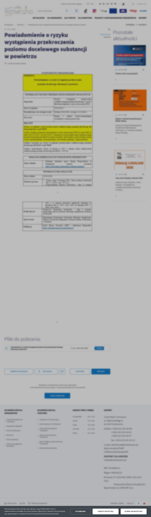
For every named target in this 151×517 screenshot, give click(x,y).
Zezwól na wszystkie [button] (133, 511)
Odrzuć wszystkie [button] (106, 511)
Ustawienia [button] (80, 511)
